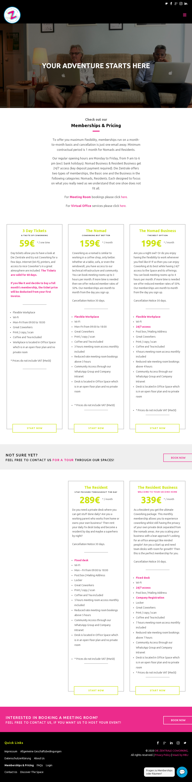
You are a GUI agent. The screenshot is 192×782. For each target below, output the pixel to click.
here (124, 197)
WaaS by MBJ (180, 754)
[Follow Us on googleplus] (164, 743)
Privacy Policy (163, 754)
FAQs (40, 765)
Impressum (10, 751)
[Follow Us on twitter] (184, 743)
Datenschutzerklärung (17, 758)
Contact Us (10, 772)
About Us (39, 758)
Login (49, 765)
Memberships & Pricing (19, 765)
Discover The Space (32, 772)
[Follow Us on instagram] (178, 743)
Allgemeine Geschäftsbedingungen (41, 751)
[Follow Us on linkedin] (171, 743)
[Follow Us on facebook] (157, 743)
